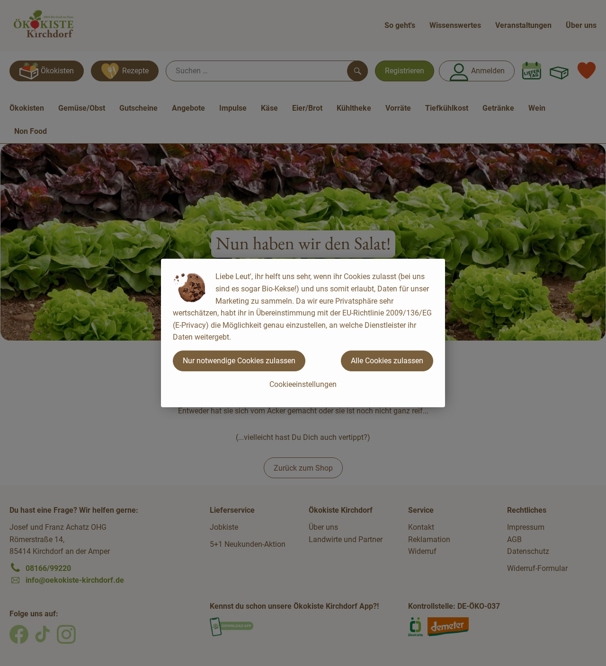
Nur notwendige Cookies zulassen (239, 360)
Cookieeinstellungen (303, 384)
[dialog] (303, 333)
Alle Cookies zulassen (387, 360)
